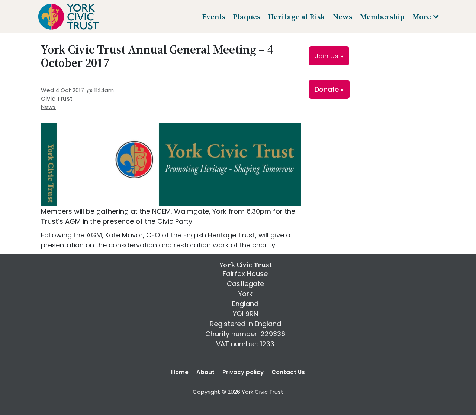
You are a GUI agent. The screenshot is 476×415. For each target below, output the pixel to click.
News (48, 107)
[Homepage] (68, 17)
